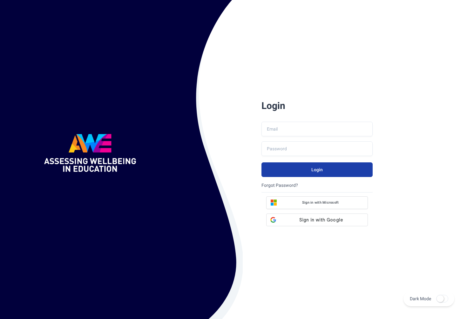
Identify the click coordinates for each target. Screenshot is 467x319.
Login (317, 169)
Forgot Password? (279, 185)
